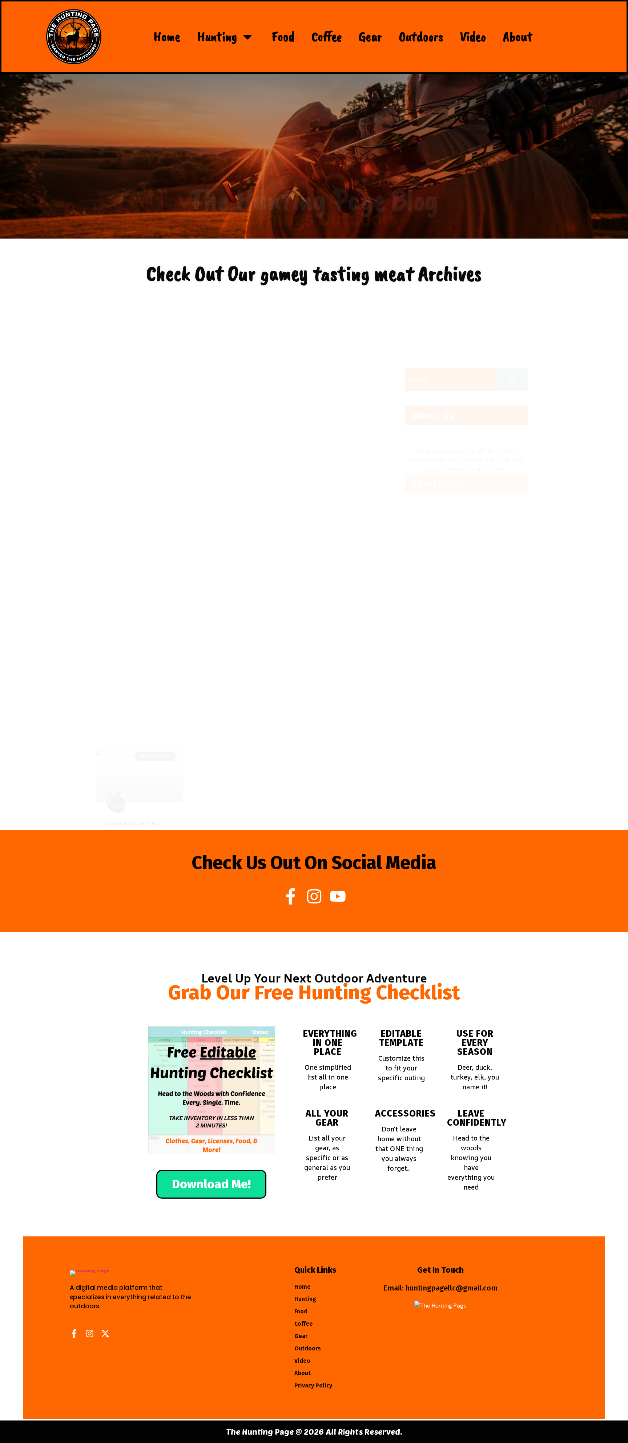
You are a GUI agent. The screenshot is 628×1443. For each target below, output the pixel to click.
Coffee (326, 36)
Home (167, 36)
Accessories (405, 1113)
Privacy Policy (313, 1385)
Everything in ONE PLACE (330, 1042)
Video (473, 36)
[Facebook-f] (290, 896)
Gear (370, 36)
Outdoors (421, 36)
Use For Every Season (475, 1042)
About (518, 36)
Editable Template (401, 1038)
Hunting (217, 36)
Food (282, 36)
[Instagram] (314, 896)
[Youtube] (338, 896)
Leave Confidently (477, 1118)
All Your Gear (327, 1118)
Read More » (124, 436)
